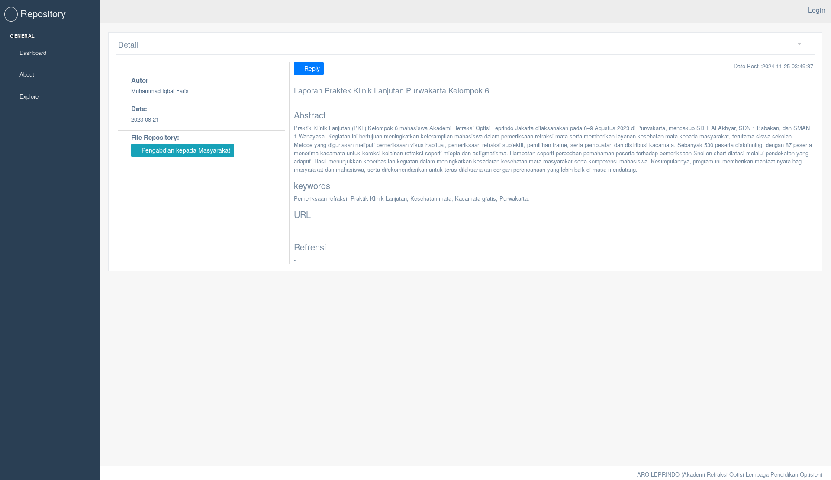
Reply (311, 68)
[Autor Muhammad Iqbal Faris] (201, 100)
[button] (796, 44)
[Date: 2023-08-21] (201, 129)
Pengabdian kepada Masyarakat (185, 150)
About (26, 74)
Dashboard (32, 52)
